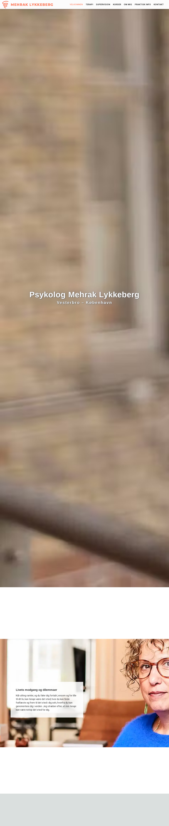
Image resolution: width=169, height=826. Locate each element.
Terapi (89, 4)
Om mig (128, 4)
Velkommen (76, 4)
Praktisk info (143, 4)
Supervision (103, 4)
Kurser (117, 4)
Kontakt (159, 4)
